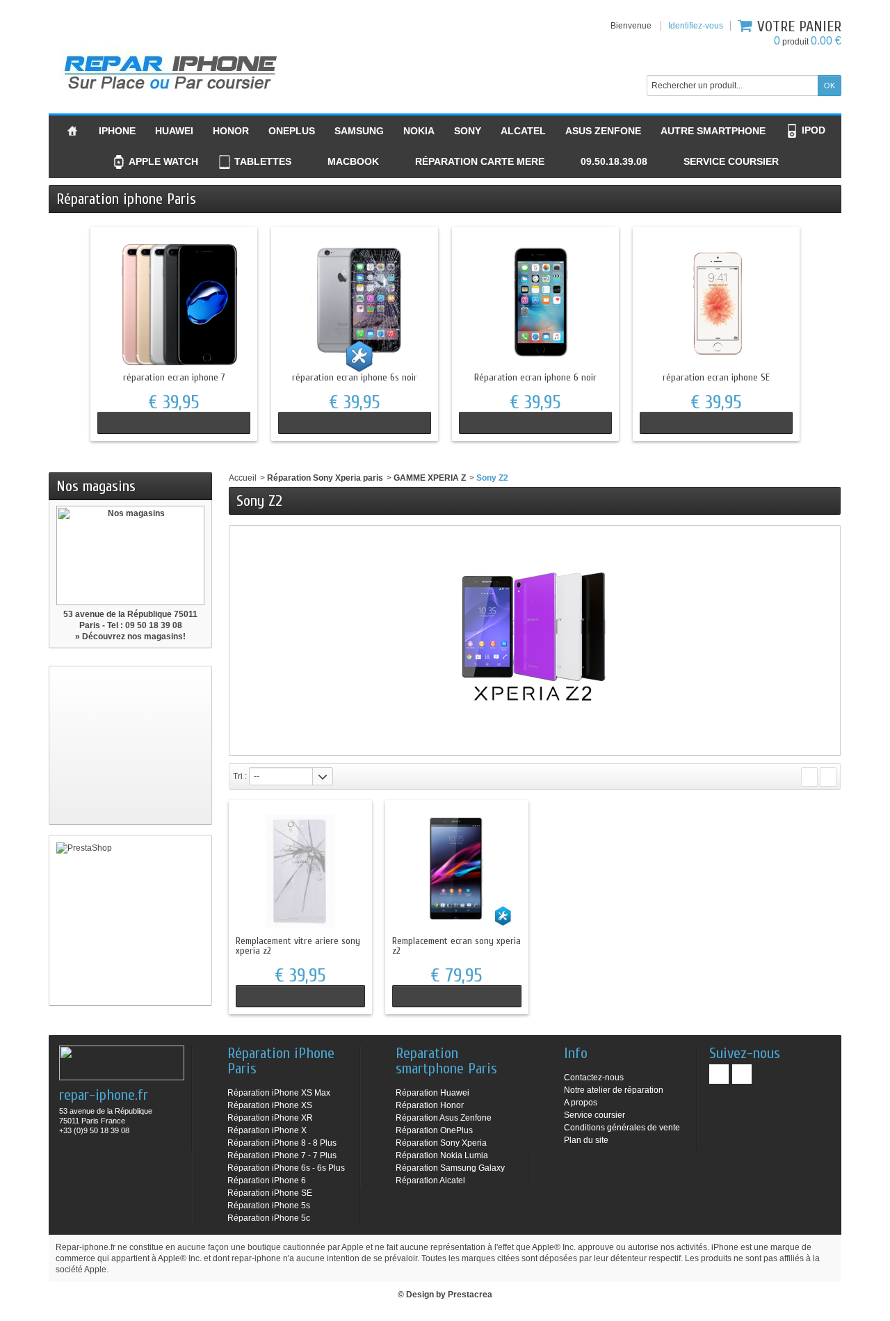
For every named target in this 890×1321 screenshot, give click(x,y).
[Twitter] (742, 1074)
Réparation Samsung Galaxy (450, 1168)
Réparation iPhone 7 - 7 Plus (282, 1155)
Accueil (243, 478)
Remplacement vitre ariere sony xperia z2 (298, 945)
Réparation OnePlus (434, 1130)
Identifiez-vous (695, 26)
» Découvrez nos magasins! (130, 636)
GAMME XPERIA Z (430, 478)
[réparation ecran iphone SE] (716, 303)
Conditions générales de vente (622, 1127)
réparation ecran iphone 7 (174, 377)
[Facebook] (719, 1074)
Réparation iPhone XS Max (278, 1093)
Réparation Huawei (432, 1093)
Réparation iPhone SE (269, 1193)
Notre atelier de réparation (613, 1090)
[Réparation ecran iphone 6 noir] (535, 303)
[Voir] (173, 423)
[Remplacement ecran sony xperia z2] (456, 871)
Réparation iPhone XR (270, 1118)
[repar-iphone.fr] (170, 69)
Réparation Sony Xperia (441, 1143)
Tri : (240, 776)
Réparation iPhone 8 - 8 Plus (282, 1143)
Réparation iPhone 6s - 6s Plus (286, 1168)
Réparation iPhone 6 (266, 1180)
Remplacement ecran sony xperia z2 (456, 945)
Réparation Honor (430, 1105)
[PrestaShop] (130, 920)
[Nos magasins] (130, 555)
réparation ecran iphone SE (716, 377)
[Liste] (828, 777)
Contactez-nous (594, 1077)
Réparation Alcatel (430, 1180)
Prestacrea (470, 1294)
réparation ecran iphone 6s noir (354, 377)
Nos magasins (96, 486)
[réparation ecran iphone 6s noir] (354, 303)
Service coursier (594, 1115)
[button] (605, 162)
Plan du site (586, 1140)
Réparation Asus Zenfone (444, 1118)
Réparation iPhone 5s (268, 1205)
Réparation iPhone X (267, 1130)
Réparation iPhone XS (269, 1105)
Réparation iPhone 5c (268, 1218)
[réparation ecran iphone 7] (173, 303)
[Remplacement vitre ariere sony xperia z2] (300, 871)
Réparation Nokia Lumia (442, 1155)
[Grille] (809, 777)
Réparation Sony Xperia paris (325, 478)
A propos (580, 1102)
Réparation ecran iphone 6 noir (535, 377)
